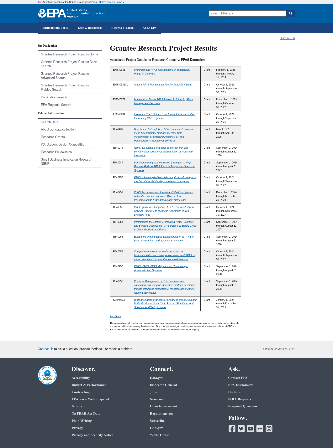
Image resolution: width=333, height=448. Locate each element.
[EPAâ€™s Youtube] (250, 428)
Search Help (49, 122)
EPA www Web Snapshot (90, 399)
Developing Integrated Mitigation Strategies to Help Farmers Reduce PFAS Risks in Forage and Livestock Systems (164, 166)
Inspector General (163, 385)
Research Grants (53, 137)
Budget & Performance (89, 385)
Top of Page (115, 316)
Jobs (153, 392)
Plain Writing (82, 421)
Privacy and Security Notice (92, 435)
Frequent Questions (242, 406)
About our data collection (58, 129)
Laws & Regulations (90, 28)
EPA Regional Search (56, 104)
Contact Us (287, 38)
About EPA (150, 28)
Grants (77, 406)
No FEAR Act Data (86, 414)
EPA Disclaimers (240, 385)
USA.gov (156, 428)
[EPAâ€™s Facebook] (232, 428)
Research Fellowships (56, 152)
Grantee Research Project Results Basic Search (69, 64)
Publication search (54, 97)
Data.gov (156, 378)
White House (159, 435)
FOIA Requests (239, 399)
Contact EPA (238, 378)
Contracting (81, 392)
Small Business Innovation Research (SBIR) (66, 161)
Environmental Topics (55, 28)
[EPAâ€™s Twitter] (241, 428)
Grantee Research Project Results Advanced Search (65, 75)
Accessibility (81, 378)
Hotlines (234, 392)
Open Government (163, 406)
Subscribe (157, 421)
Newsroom (158, 399)
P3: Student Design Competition (63, 144)
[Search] (290, 13)
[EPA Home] (71, 13)
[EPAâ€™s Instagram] (269, 428)
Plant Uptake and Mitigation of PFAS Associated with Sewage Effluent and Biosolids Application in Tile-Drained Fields (164, 211)
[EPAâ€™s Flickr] (260, 428)
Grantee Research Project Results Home (69, 54)
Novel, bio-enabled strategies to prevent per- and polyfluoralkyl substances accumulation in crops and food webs (163, 151)
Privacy (77, 428)
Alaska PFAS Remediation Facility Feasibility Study (163, 84)
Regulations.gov (161, 414)
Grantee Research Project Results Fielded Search (65, 87)
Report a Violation (122, 28)
